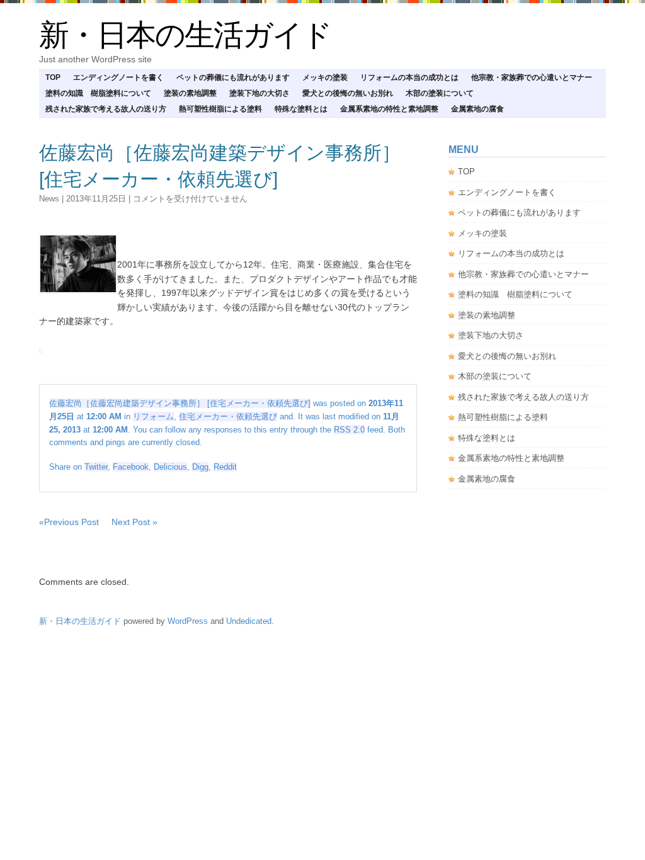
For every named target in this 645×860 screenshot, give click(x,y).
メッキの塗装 (325, 77)
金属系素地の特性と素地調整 (389, 109)
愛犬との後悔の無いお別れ (347, 93)
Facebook (131, 467)
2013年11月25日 (96, 198)
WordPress (188, 621)
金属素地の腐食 (477, 109)
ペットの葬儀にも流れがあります (233, 77)
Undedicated (248, 621)
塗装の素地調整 (190, 93)
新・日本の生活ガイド (185, 35)
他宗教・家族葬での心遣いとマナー (531, 77)
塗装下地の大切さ (259, 93)
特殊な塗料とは (301, 109)
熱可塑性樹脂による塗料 (220, 109)
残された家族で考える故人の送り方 (105, 109)
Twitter (96, 467)
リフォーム (153, 416)
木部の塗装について (440, 93)
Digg (200, 467)
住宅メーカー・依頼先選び (228, 416)
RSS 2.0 (349, 429)
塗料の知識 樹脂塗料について (98, 93)
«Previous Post (69, 522)
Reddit (225, 467)
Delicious (170, 467)
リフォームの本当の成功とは (409, 77)
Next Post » (134, 522)
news (49, 198)
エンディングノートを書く (118, 77)
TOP (52, 77)
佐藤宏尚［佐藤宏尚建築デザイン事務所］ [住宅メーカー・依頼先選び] (180, 403)
